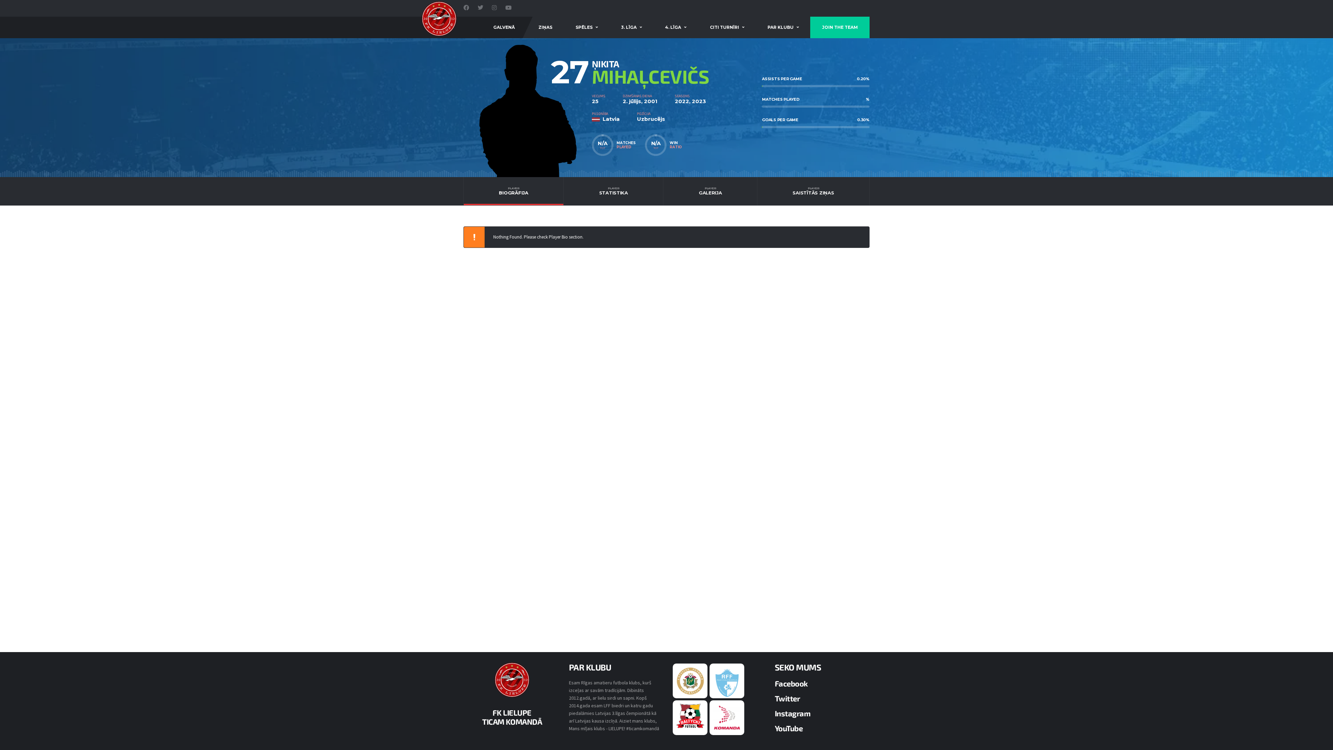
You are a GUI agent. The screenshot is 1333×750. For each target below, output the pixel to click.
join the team (840, 27)
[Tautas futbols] (727, 717)
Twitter (787, 698)
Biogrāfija (513, 190)
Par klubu (781, 27)
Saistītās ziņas (813, 190)
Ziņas (545, 27)
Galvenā (504, 27)
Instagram (793, 713)
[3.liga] (727, 682)
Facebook (791, 683)
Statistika (613, 190)
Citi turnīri (724, 27)
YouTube (789, 728)
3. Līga (629, 27)
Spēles (584, 27)
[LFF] (690, 680)
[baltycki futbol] (690, 715)
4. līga (673, 27)
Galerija (710, 190)
